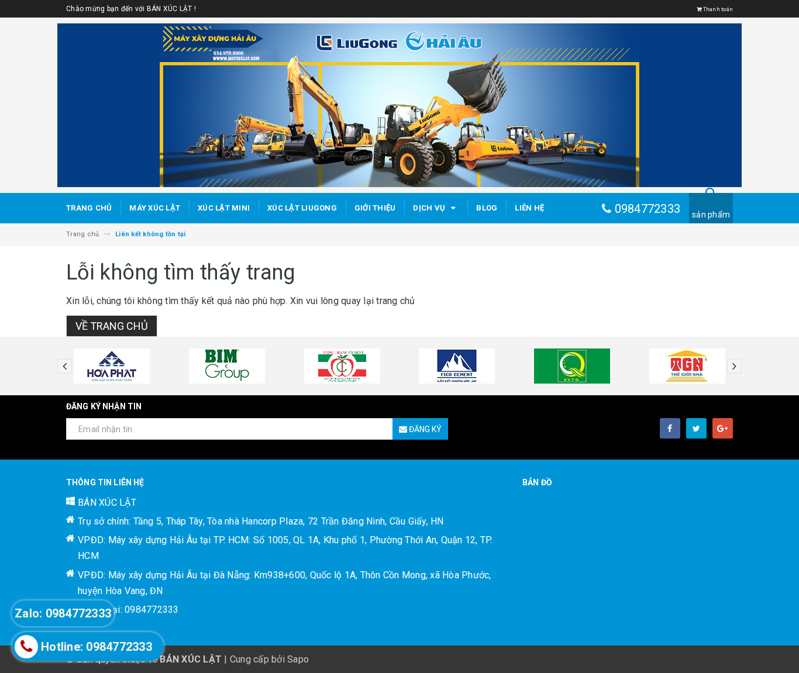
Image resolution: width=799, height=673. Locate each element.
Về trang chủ (111, 326)
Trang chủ (89, 207)
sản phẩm (711, 214)
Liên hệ (529, 207)
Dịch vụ (430, 207)
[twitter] (696, 428)
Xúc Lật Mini (224, 207)
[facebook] (670, 428)
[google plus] (722, 428)
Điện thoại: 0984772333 (128, 609)
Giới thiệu (375, 207)
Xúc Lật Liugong (302, 207)
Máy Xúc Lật (154, 207)
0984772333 (648, 209)
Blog (486, 207)
